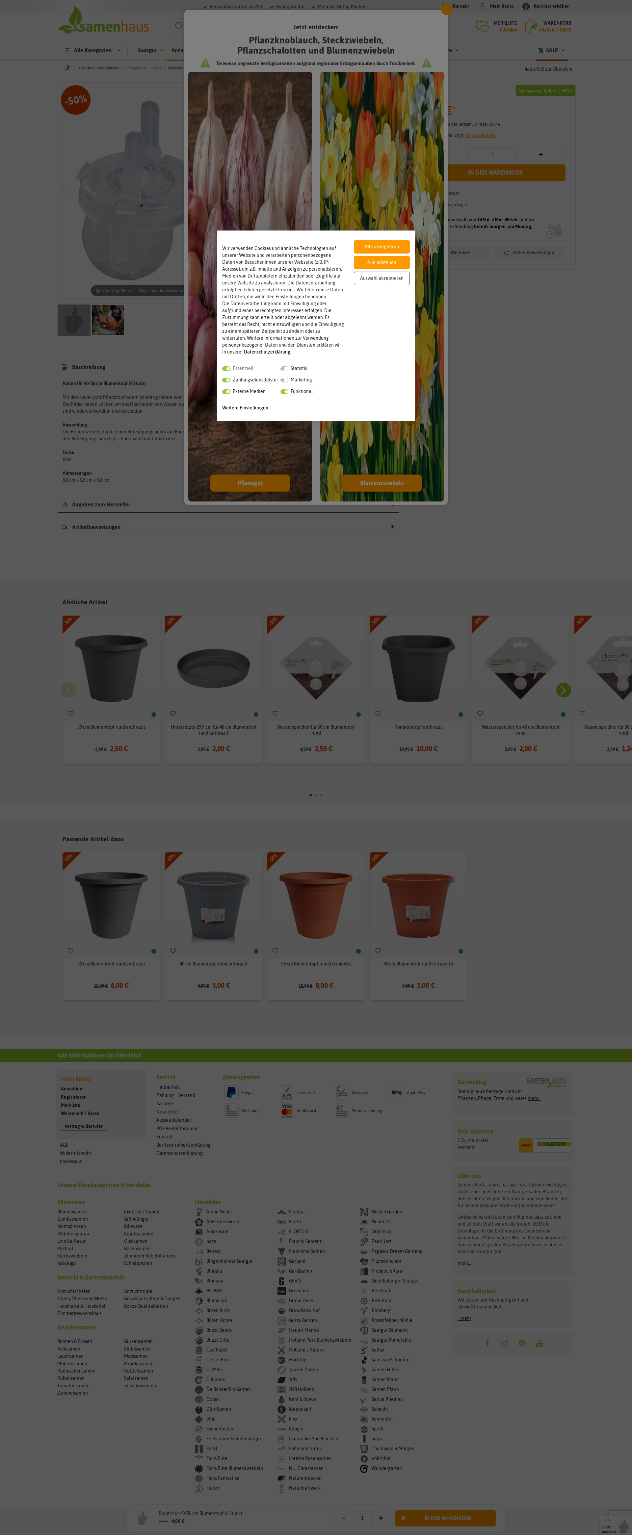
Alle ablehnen (381, 262)
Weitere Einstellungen (245, 407)
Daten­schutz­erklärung (267, 351)
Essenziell (243, 368)
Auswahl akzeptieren (382, 278)
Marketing (301, 379)
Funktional (302, 391)
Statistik (299, 368)
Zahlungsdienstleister (255, 379)
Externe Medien (249, 391)
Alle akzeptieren (382, 246)
